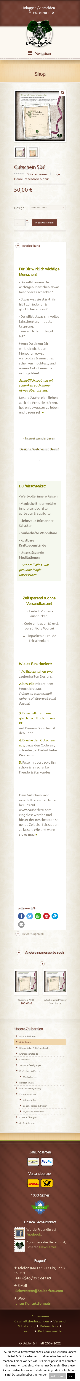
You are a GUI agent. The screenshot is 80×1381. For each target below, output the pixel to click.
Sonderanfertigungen (30, 1065)
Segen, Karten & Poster (35, 1105)
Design (19, 208)
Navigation (43, 53)
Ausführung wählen (26, 994)
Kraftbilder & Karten (29, 1071)
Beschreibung (31, 245)
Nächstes (42, 963)
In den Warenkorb (44, 222)
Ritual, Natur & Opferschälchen (35, 1047)
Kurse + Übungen (28, 1117)
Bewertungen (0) (33, 933)
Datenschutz (49, 1326)
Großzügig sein (27, 1123)
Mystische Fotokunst (33, 1111)
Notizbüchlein (26, 1082)
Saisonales (24, 1059)
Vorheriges (19, 952)
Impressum (25, 1331)
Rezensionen (38, 174)
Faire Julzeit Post (28, 1036)
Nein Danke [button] (57, 1376)
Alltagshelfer (29, 1099)
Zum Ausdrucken (27, 1094)
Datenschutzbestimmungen (29, 1374)
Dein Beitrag (55, 994)
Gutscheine (25, 1042)
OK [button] (71, 1376)
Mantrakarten (30, 1076)
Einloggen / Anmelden (38, 8)
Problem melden (50, 1331)
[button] (21, 916)
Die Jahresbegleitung (30, 1088)
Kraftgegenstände (28, 1053)
